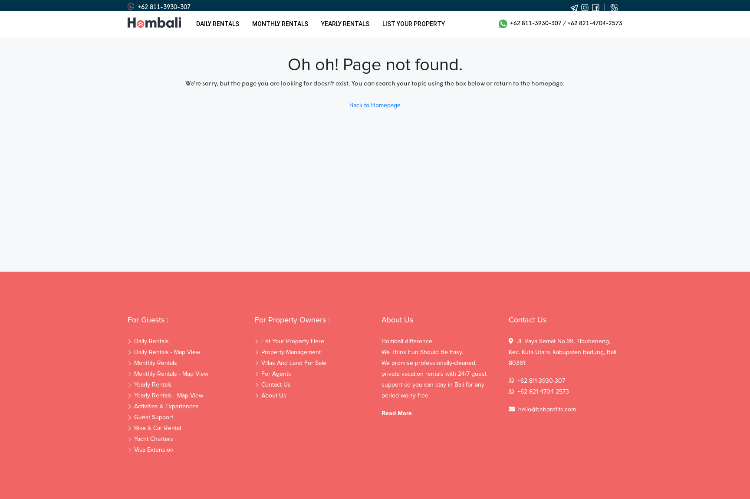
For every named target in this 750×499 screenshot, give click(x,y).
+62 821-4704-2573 (594, 23)
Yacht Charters (153, 439)
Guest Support (153, 417)
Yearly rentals (345, 23)
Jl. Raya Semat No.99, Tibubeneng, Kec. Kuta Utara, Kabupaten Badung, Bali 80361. (562, 352)
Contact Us (276, 385)
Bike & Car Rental (157, 428)
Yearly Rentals (153, 385)
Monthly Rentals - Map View (171, 374)
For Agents (276, 374)
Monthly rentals (280, 23)
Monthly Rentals (155, 363)
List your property (413, 23)
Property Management (291, 352)
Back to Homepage (375, 105)
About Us (273, 396)
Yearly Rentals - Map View (168, 396)
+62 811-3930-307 (534, 23)
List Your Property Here (292, 341)
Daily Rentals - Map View (167, 352)
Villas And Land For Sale (293, 363)
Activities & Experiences (166, 407)
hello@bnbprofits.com (547, 410)
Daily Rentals (217, 23)
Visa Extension (154, 450)
